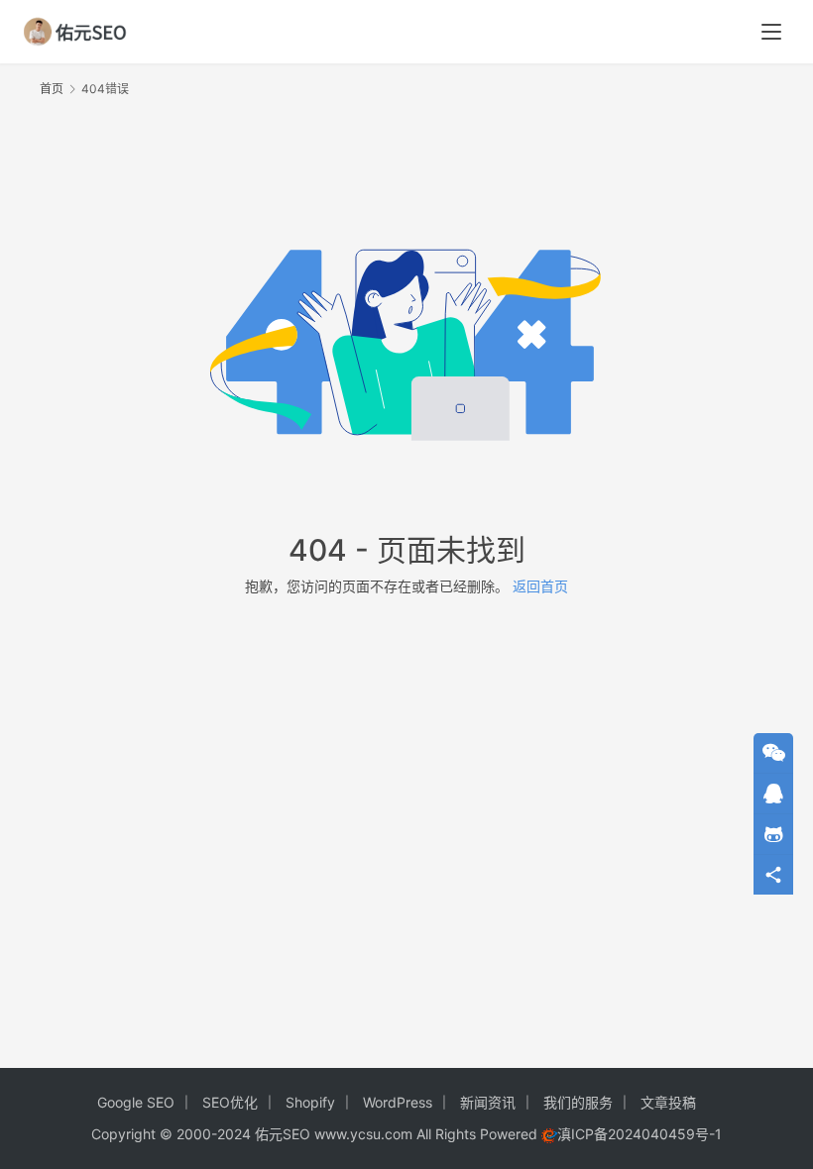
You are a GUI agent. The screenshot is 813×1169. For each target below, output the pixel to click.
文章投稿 (668, 1102)
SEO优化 (230, 1102)
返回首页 (540, 586)
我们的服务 (578, 1102)
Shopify (310, 1102)
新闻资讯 (488, 1102)
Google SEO (135, 1102)
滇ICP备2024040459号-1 (639, 1133)
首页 (51, 88)
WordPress (397, 1102)
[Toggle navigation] (771, 32)
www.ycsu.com (363, 1133)
